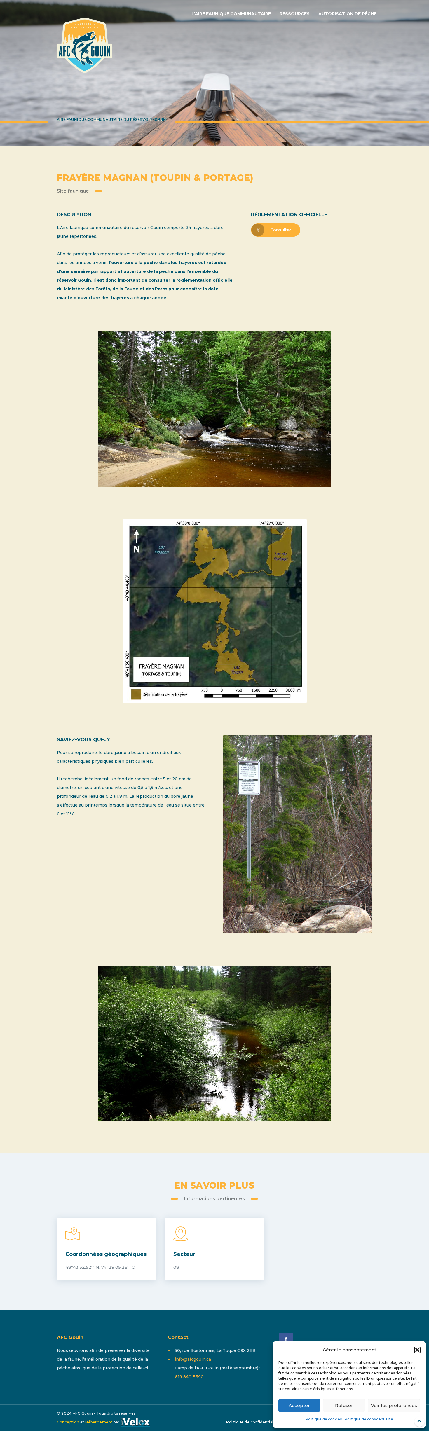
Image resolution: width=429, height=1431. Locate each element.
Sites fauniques (398, 104)
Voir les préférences (394, 1405)
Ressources (295, 13)
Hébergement (99, 1422)
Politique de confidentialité (369, 1419)
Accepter (299, 1405)
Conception (68, 1422)
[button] (417, 1350)
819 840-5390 (189, 1376)
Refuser (344, 1405)
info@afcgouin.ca (193, 1359)
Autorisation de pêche (347, 13)
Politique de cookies (324, 1419)
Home (365, 104)
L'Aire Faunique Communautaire (231, 13)
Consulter (280, 230)
